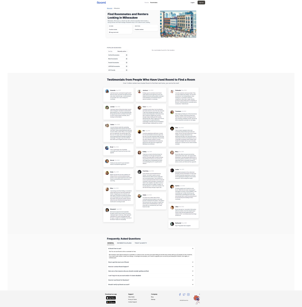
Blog (152, 297)
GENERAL (110, 243)
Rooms (147, 2)
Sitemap (153, 299)
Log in (192, 2)
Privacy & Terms (132, 299)
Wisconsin (109, 8)
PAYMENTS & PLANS (124, 243)
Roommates (153, 2)
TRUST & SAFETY (141, 243)
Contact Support (132, 302)
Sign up (201, 2)
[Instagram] (188, 294)
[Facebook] (180, 294)
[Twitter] (184, 294)
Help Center (131, 297)
